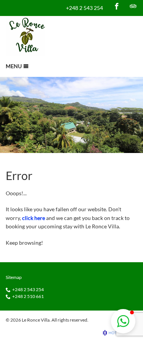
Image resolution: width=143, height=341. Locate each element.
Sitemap (14, 277)
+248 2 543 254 (84, 8)
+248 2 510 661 (28, 296)
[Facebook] (117, 6)
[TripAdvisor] (133, 6)
